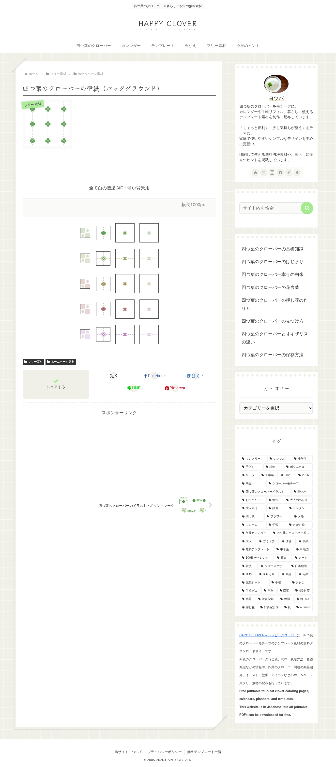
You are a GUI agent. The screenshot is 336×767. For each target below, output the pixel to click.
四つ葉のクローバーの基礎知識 (273, 248)
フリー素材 (35, 361)
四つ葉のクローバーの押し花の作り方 (275, 304)
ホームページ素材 (63, 361)
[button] (307, 208)
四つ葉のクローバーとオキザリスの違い (275, 337)
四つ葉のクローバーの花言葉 (270, 287)
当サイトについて (128, 752)
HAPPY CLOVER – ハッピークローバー (268, 635)
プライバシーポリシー (164, 752)
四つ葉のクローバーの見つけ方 (273, 321)
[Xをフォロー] (263, 172)
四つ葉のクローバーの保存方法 (273, 354)
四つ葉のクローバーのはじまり (273, 261)
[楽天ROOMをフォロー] (297, 172)
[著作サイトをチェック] (255, 172)
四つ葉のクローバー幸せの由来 (273, 274)
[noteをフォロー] (280, 172)
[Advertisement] (119, 167)
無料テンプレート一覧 (204, 752)
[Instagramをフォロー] (272, 172)
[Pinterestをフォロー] (289, 172)
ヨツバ (276, 98)
